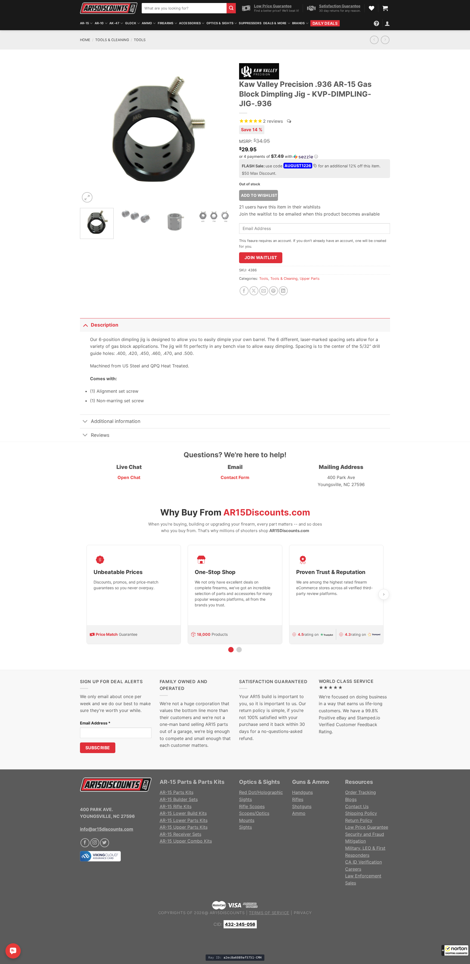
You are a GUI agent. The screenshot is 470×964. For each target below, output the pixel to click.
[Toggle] (85, 325)
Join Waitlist (261, 257)
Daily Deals (325, 23)
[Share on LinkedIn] (283, 290)
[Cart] (385, 8)
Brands (298, 23)
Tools (140, 40)
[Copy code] (314, 166)
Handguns (302, 792)
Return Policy (358, 820)
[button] (455, 950)
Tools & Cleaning (112, 40)
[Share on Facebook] (244, 290)
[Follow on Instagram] (94, 842)
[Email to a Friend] (263, 290)
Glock (130, 23)
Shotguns (301, 806)
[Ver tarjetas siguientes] (383, 594)
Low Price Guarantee (366, 827)
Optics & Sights (219, 23)
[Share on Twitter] (253, 290)
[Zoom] (87, 197)
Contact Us (357, 806)
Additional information (115, 421)
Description (104, 325)
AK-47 (114, 23)
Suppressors (250, 23)
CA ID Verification (363, 862)
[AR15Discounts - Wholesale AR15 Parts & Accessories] (108, 8)
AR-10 (99, 23)
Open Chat (129, 477)
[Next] (221, 132)
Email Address (95, 723)
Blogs (351, 799)
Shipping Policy (361, 813)
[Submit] (231, 8)
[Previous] (90, 132)
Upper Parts (310, 279)
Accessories (190, 23)
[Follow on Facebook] (85, 842)
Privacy (303, 912)
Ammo (147, 23)
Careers (353, 869)
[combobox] (184, 8)
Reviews (100, 435)
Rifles (297, 799)
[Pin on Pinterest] (273, 290)
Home (85, 40)
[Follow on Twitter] (104, 842)
